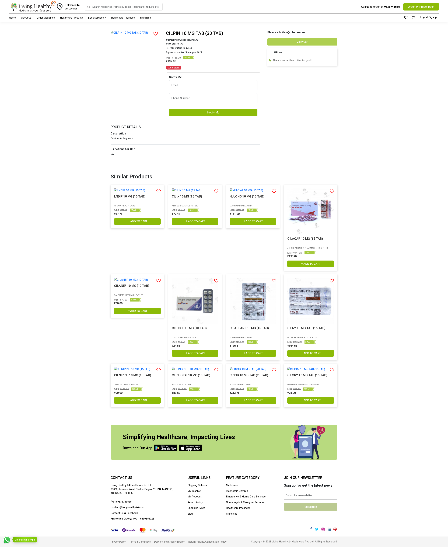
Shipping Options (197, 485)
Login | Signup (428, 17)
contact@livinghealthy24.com (127, 507)
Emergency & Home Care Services (246, 496)
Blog (190, 513)
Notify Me (213, 112)
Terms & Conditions (140, 541)
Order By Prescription (421, 6)
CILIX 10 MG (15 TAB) (187, 196)
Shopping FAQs (196, 508)
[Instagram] (323, 529)
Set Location (72, 7)
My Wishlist (194, 491)
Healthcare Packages (123, 17)
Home (12, 17)
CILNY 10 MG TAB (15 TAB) (306, 328)
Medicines (232, 485)
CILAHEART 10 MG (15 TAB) (249, 328)
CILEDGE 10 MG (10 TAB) (189, 328)
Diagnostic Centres (237, 491)
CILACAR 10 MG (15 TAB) (305, 238)
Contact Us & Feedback (124, 513)
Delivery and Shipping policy (169, 541)
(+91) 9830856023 (143, 518)
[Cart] (413, 18)
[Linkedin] (329, 529)
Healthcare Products (71, 17)
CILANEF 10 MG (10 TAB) (131, 286)
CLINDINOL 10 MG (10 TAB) (191, 375)
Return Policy (195, 502)
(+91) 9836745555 (121, 501)
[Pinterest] (335, 529)
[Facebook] (311, 529)
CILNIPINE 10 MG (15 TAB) (132, 375)
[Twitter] (316, 529)
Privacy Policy (118, 541)
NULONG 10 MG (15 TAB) (247, 196)
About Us (26, 17)
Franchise (145, 17)
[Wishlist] (406, 18)
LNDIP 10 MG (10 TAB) (129, 196)
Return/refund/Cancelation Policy (207, 541)
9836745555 (392, 6)
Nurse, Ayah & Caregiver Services (245, 502)
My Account (194, 496)
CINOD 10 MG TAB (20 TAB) (249, 375)
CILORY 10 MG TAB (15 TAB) (307, 375)
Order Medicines (46, 17)
